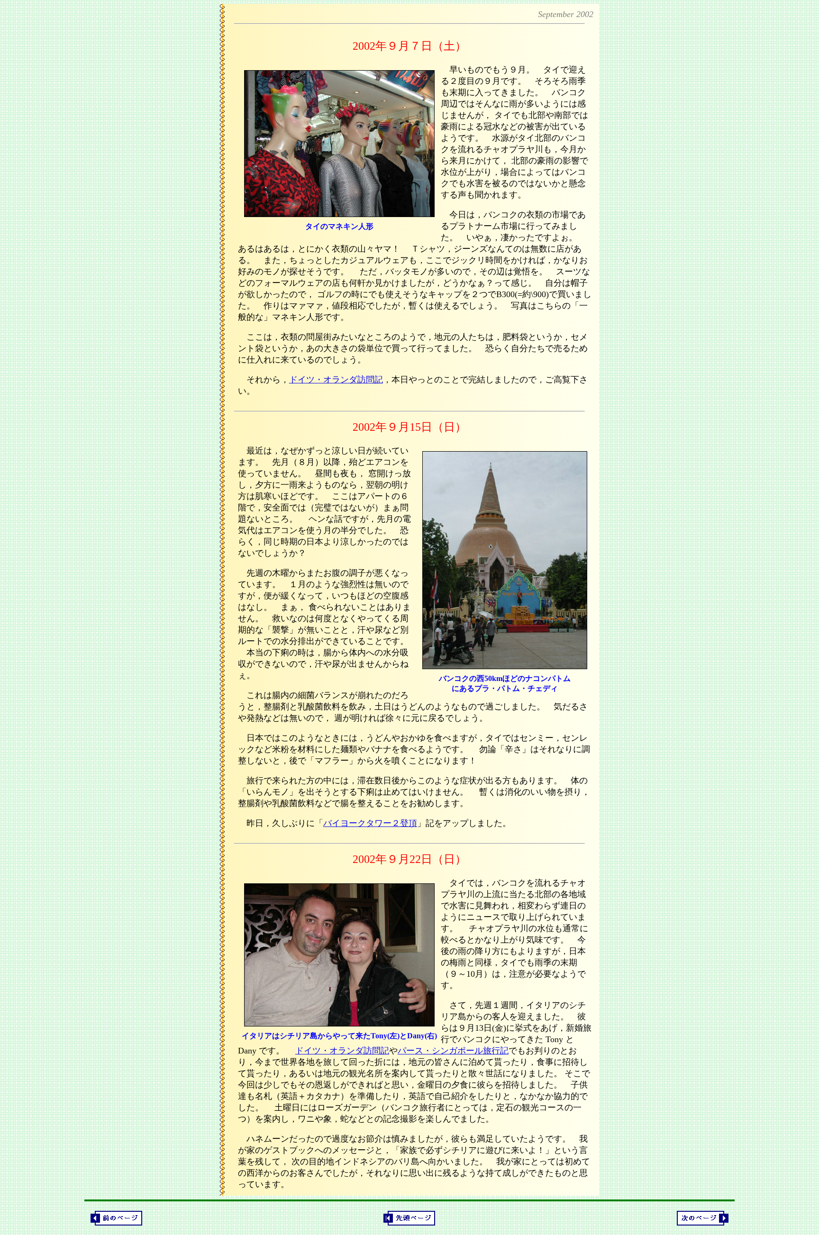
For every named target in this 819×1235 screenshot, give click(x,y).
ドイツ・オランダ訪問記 (336, 379)
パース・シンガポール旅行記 (453, 1050)
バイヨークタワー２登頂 (370, 823)
